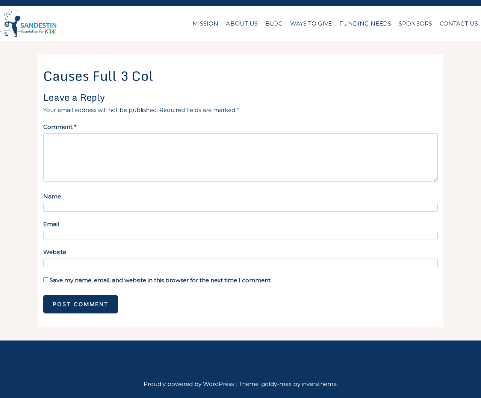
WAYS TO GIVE (311, 23)
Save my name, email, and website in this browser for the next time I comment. (161, 280)
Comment (60, 126)
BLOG (273, 23)
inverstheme (319, 383)
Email (51, 224)
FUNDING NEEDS (365, 23)
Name (52, 196)
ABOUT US (242, 23)
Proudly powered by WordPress (189, 383)
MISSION (205, 23)
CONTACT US (459, 23)
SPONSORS (415, 23)
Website (54, 252)
